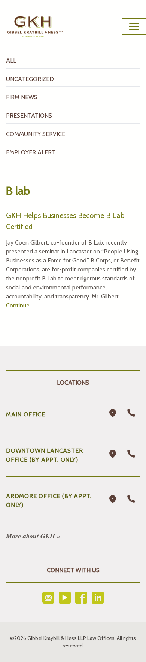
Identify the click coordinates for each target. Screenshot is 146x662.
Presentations (29, 115)
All (11, 60)
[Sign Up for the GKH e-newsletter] (48, 598)
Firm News (21, 97)
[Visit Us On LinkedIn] (98, 598)
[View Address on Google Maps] (113, 413)
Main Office (25, 414)
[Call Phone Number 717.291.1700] (131, 413)
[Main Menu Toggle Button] (134, 26)
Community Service (35, 133)
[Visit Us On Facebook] (81, 598)
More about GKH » (33, 536)
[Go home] (35, 26)
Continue (18, 305)
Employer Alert (30, 152)
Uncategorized (30, 78)
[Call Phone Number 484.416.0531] (131, 499)
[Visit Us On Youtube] (65, 598)
